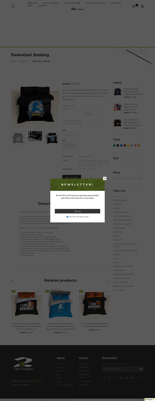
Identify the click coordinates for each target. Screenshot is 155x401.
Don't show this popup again (79, 217)
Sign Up (77, 211)
